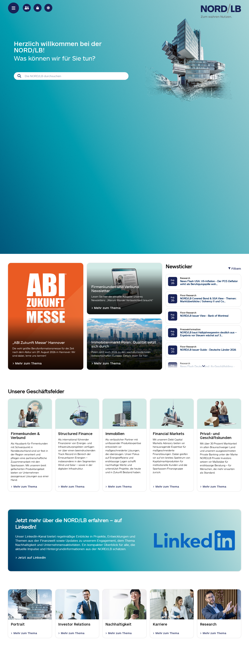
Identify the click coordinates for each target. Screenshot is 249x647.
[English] (48, 8)
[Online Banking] (38, 8)
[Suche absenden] (19, 76)
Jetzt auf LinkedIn (32, 557)
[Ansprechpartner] (27, 8)
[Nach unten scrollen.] (203, 366)
